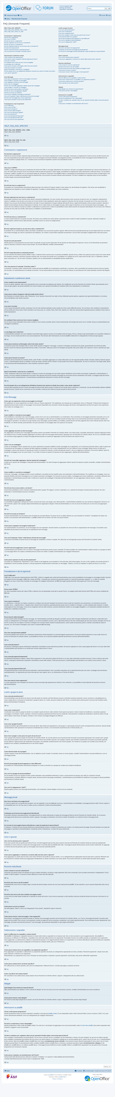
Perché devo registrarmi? (11, 37)
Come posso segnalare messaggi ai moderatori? (17, 94)
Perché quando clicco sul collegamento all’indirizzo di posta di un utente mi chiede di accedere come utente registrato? (29, 71)
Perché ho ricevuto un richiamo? (13, 92)
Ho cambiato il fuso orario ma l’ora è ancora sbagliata (18, 62)
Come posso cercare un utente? (67, 70)
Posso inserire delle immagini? (12, 110)
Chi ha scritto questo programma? (68, 96)
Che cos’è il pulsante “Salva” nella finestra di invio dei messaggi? (21, 96)
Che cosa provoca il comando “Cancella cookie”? (17, 51)
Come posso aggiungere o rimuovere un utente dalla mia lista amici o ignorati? (80, 59)
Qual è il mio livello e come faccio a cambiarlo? (16, 69)
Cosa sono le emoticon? (10, 109)
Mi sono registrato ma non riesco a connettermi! (17, 42)
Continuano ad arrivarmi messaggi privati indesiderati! (73, 49)
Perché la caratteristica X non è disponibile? (70, 98)
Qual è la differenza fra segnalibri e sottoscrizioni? (72, 78)
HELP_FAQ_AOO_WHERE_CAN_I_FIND (15, 30)
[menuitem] (20, 15)
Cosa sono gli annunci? (10, 114)
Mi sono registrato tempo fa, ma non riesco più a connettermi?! (21, 46)
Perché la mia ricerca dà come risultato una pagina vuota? (74, 68)
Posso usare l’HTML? (10, 107)
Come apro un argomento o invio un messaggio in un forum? (20, 79)
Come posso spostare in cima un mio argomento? (17, 99)
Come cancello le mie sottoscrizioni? (68, 83)
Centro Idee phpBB (87, 1025)
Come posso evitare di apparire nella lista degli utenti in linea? (20, 59)
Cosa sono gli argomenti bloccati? (13, 117)
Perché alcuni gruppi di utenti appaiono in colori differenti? (74, 38)
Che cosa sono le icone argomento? (14, 119)
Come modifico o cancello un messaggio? (15, 80)
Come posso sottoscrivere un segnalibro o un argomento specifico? (77, 79)
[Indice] (31, 8)
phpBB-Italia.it (62, 1076)
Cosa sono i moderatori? (65, 31)
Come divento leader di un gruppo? (68, 36)
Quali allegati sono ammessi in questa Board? (71, 89)
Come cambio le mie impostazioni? (13, 57)
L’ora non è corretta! (9, 60)
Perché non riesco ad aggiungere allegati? (15, 91)
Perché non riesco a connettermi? (13, 44)
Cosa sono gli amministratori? (67, 30)
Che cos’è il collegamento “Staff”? (68, 42)
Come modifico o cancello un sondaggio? (15, 87)
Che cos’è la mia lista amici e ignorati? (69, 57)
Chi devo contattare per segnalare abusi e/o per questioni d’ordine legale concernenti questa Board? (83, 100)
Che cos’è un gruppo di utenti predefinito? (70, 40)
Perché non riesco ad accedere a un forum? (16, 89)
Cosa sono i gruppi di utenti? (66, 33)
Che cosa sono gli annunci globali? (13, 112)
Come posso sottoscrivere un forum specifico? (71, 81)
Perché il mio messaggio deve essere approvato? (17, 98)
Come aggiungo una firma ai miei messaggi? (16, 82)
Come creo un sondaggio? (11, 84)
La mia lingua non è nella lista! (12, 64)
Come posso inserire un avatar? (13, 67)
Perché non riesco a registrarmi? (13, 41)
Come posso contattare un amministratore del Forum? (73, 103)
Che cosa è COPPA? (10, 39)
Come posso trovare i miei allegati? (68, 90)
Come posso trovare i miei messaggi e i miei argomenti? (74, 72)
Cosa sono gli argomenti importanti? (14, 116)
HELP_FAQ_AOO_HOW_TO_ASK (13, 31)
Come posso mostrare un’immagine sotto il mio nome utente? (20, 66)
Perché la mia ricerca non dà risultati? (69, 66)
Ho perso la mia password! (11, 48)
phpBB (51, 1074)
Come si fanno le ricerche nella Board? (69, 65)
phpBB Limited (52, 1013)
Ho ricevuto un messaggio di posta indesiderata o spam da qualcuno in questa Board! (82, 51)
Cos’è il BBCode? (9, 105)
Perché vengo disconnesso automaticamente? (17, 49)
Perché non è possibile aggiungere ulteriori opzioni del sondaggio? (22, 85)
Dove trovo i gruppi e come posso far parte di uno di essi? (74, 35)
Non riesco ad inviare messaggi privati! (69, 48)
